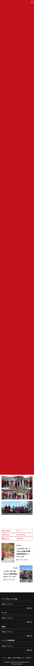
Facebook (28, 658)
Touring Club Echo (15, 662)
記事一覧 (29, 608)
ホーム (4, 658)
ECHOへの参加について (18, 658)
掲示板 (9, 658)
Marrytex (20, 664)
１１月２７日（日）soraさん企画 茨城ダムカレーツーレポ (10, 574)
